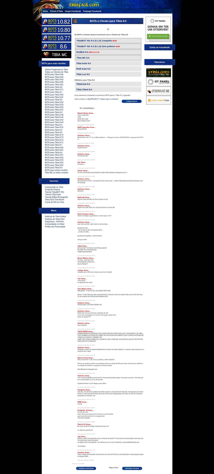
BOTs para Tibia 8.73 (54, 137)
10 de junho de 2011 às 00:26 (86, 151)
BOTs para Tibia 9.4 (53, 125)
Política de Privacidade (55, 227)
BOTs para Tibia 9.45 (54, 117)
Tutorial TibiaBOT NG (54, 192)
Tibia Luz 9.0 (83, 74)
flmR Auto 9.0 (83, 69)
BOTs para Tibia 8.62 (54, 147)
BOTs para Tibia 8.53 (54, 160)
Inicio (45, 11)
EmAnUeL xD (83, 410)
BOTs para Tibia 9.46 (54, 115)
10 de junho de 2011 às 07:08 (86, 168)
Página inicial (113, 468)
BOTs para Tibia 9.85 (54, 74)
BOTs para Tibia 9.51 (54, 110)
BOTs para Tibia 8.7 (53, 145)
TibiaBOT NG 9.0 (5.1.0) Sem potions (95, 46)
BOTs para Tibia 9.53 (54, 105)
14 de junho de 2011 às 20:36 (86, 255)
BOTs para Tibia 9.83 (54, 80)
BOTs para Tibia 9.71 (54, 90)
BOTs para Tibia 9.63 (54, 95)
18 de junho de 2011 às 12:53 (86, 345)
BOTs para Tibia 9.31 (54, 127)
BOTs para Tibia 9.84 (54, 77)
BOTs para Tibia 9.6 (53, 100)
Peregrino (82, 390)
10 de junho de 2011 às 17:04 (86, 194)
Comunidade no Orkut (54, 224)
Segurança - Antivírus (54, 222)
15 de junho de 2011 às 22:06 (86, 300)
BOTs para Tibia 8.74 (54, 135)
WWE (80, 402)
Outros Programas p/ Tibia (56, 69)
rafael (80, 246)
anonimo (81, 452)
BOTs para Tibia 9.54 (54, 102)
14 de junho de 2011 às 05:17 (86, 243)
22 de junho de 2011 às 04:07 (86, 407)
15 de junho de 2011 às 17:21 (86, 276)
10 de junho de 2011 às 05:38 (86, 159)
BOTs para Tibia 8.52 (54, 165)
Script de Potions (52, 190)
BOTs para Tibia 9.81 (54, 85)
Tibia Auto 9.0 (83, 63)
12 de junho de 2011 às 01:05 (86, 219)
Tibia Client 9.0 (84, 89)
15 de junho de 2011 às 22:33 (86, 308)
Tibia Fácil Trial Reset (54, 200)
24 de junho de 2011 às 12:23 (86, 434)
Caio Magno (82, 289)
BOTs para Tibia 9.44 (54, 120)
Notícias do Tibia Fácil (55, 219)
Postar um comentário (78, 463)
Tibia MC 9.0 (82, 58)
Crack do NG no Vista (54, 202)
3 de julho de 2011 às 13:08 (86, 460)
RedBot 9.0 (82, 52)
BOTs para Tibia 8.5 (53, 168)
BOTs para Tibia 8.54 (54, 162)
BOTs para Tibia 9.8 (53, 87)
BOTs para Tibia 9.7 (53, 92)
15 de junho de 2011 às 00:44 (86, 267)
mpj (79, 436)
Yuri (79, 279)
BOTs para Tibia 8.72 (54, 140)
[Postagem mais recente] (86, 470)
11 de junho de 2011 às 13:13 (86, 211)
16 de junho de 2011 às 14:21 (86, 320)
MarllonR (81, 197)
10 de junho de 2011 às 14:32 (86, 176)
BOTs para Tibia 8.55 (54, 158)
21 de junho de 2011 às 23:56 (86, 387)
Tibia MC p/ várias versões (56, 173)
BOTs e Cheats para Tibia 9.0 (108, 21)
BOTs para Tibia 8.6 (53, 152)
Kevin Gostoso (83, 214)
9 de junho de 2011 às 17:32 (86, 133)
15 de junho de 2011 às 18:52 (86, 286)
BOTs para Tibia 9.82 (54, 82)
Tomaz (80, 171)
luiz (79, 162)
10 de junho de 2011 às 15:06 (86, 186)
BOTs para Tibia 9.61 (54, 97)
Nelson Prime (83, 358)
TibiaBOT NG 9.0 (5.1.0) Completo (94, 40)
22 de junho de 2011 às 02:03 (86, 399)
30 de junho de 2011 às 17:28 (86, 450)
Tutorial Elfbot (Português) (56, 197)
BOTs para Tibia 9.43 (54, 122)
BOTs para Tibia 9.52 (54, 107)
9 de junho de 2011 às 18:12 (86, 143)
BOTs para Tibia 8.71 (54, 142)
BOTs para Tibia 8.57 (54, 155)
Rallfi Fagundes (84, 127)
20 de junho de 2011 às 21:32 (86, 355)
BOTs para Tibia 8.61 (54, 150)
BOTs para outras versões (56, 170)
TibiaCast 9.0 (83, 84)
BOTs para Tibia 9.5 (53, 112)
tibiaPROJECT (93, 99)
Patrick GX (82, 424)
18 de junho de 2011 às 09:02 (86, 329)
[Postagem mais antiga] (132, 470)
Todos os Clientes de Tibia (56, 72)
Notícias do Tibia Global (55, 216)
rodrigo (81, 270)
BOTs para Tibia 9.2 (53, 130)
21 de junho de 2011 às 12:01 (86, 373)
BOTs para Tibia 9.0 (53, 132)
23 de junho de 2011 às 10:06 (86, 422)
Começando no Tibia (54, 187)
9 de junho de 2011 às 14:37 (86, 124)
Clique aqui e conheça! (109, 99)
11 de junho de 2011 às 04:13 (86, 203)
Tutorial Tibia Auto (53, 194)
